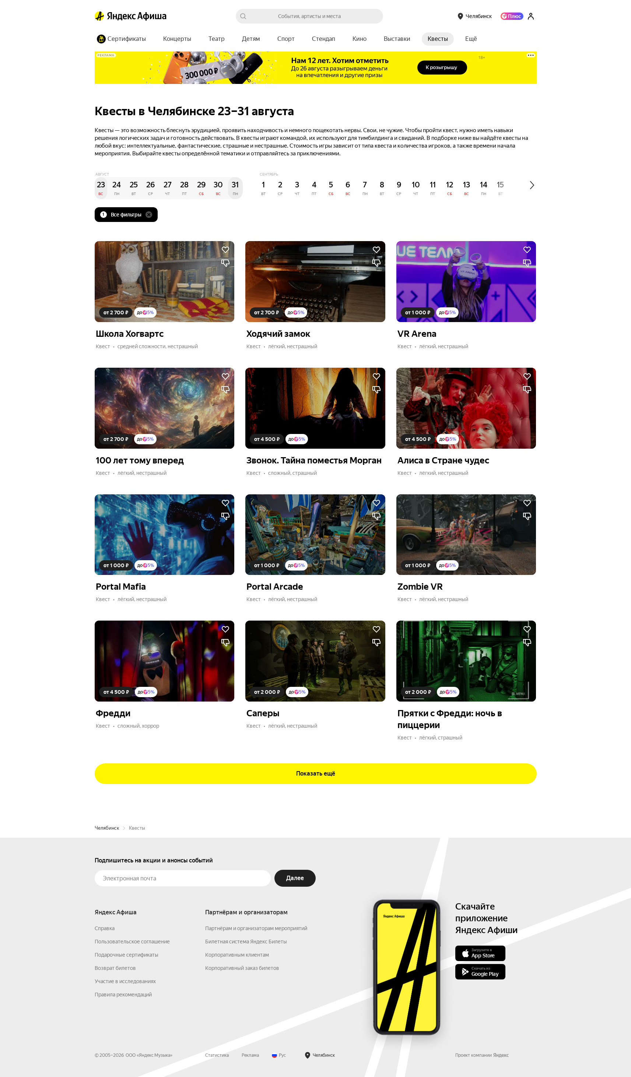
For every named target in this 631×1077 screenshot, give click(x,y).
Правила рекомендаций (123, 994)
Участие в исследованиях (125, 981)
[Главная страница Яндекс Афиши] (99, 16)
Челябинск (107, 828)
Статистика (217, 1055)
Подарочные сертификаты (126, 955)
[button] (471, 39)
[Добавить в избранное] (225, 250)
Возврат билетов (115, 968)
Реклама (250, 1055)
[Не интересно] (225, 263)
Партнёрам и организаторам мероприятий (256, 928)
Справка (105, 928)
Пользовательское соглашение (132, 941)
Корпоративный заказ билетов (242, 968)
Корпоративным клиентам (237, 955)
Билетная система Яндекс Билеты (246, 941)
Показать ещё (315, 773)
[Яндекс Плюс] (512, 16)
